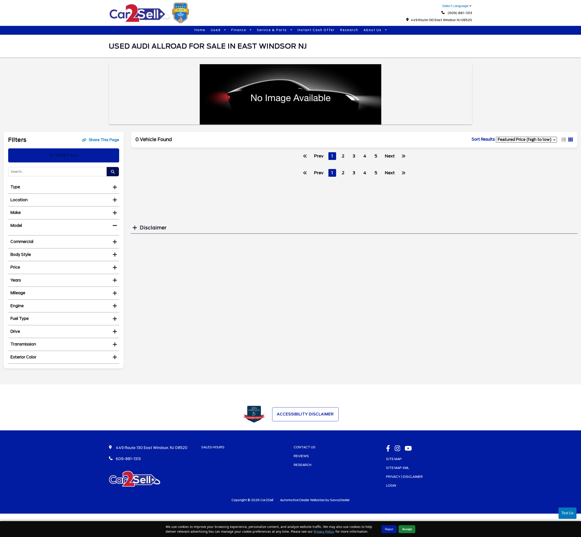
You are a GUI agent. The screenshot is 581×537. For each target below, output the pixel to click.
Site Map (394, 459)
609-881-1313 (128, 459)
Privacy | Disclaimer (404, 476)
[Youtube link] (408, 448)
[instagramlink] (397, 448)
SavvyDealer (340, 500)
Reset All (67, 155)
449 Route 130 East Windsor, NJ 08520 (441, 20)
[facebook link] (388, 448)
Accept (407, 529)
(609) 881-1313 (459, 13)
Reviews (301, 456)
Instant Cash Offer (316, 30)
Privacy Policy (324, 531)
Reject (389, 529)
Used (216, 30)
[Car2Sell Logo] (150, 22)
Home (199, 30)
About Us (373, 30)
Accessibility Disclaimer (305, 414)
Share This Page (104, 140)
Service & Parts (272, 30)
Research (349, 30)
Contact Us (304, 447)
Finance (239, 30)
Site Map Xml (397, 468)
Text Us (567, 513)
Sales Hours (212, 447)
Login (391, 485)
